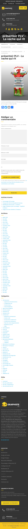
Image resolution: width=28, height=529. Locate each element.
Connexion (5, 381)
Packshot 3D (5, 362)
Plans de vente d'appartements (11, 323)
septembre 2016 (6, 266)
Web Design (23, 523)
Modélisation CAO (7, 357)
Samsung (5, 370)
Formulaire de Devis (20, 3)
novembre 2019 (6, 225)
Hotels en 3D (7, 318)
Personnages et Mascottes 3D (8, 463)
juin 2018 (5, 243)
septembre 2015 (6, 285)
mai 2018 (5, 245)
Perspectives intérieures (10, 321)
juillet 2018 (5, 241)
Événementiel (19, 44)
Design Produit (6, 334)
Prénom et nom (5, 146)
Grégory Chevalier (15, 523)
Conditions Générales (6, 476)
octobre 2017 (6, 253)
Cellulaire (6, 342)
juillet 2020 (5, 217)
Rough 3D (5, 368)
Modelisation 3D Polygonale (9, 355)
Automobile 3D (6, 327)
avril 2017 (5, 258)
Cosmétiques (6, 331)
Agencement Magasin (8, 308)
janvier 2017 (5, 261)
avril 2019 (5, 232)
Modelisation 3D (6, 354)
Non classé (5, 358)
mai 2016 (5, 272)
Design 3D (5, 332)
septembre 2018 (6, 240)
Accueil (5, 3)
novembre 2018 (6, 237)
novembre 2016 (6, 263)
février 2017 (5, 259)
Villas (5, 326)
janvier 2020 (5, 224)
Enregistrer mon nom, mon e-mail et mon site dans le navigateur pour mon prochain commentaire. (12, 171)
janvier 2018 (5, 251)
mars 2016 (5, 276)
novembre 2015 (6, 282)
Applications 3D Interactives (10, 301)
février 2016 (5, 277)
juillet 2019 (5, 227)
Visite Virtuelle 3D (8, 306)
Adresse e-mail (5, 152)
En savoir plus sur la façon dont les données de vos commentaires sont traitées (14, 182)
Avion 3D (5, 329)
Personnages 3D (6, 363)
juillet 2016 (5, 269)
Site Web (3, 159)
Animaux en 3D (6, 313)
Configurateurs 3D (5, 466)
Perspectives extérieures (10, 319)
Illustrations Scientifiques (9, 344)
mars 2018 (5, 248)
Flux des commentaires (8, 384)
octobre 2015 (6, 284)
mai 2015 (5, 292)
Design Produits (5, 458)
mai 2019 (5, 230)
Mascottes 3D (6, 350)
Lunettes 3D (5, 349)
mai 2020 (5, 219)
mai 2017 (5, 256)
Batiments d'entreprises (10, 316)
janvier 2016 (5, 279)
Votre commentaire (6, 128)
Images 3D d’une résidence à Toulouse (12, 209)
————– (3, 474)
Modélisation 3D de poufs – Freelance (11, 204)
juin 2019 (5, 228)
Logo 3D (4, 347)
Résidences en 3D (8, 324)
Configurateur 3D (8, 303)
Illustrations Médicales (8, 339)
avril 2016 (5, 274)
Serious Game (7, 305)
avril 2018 (5, 246)
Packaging (5, 360)
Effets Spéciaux (6, 336)
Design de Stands (5, 455)
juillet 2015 (5, 289)
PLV (3, 367)
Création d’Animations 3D (7, 471)
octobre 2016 (6, 264)
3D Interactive (6, 300)
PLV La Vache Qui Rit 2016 (5, 47)
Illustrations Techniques (8, 345)
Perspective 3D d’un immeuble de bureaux (12, 203)
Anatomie (6, 341)
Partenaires (4, 479)
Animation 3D (6, 311)
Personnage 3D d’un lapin (8, 201)
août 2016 (5, 268)
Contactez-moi (4, 482)
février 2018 (5, 250)
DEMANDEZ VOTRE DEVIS (10, 503)
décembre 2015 (6, 281)
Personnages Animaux (8, 365)
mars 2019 (5, 233)
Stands (4, 371)
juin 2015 (5, 290)
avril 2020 (5, 220)
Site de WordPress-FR (8, 386)
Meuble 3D (5, 352)
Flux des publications (7, 383)
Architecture (6, 314)
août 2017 (5, 255)
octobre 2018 (6, 238)
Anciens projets (6, 310)
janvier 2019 (5, 235)
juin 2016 (5, 271)
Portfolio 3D (11, 3)
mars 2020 (5, 222)
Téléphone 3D (6, 373)
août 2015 (5, 287)
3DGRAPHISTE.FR (4, 44)
